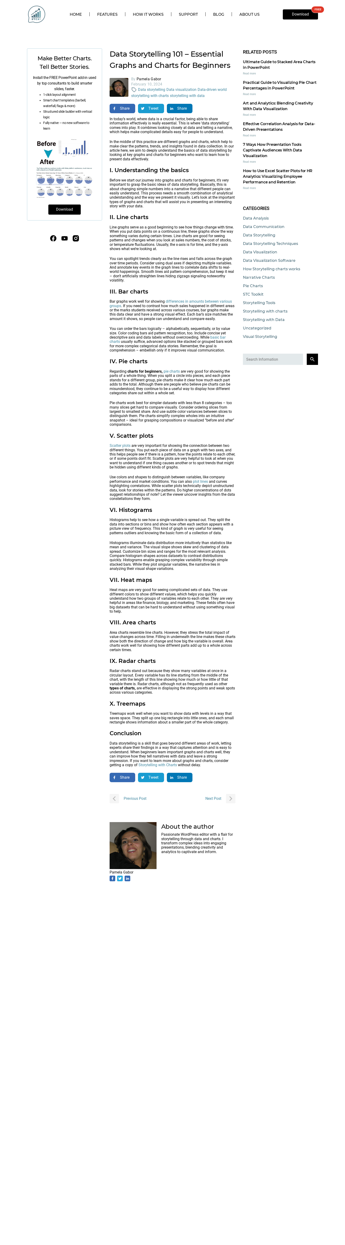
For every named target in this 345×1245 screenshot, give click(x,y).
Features (107, 14)
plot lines (200, 481)
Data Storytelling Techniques (270, 243)
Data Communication (263, 226)
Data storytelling (151, 89)
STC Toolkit (253, 294)
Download (300, 14)
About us (249, 14)
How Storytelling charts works (271, 269)
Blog (218, 14)
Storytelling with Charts (157, 765)
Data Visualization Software (269, 260)
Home (76, 14)
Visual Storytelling (260, 336)
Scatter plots (120, 445)
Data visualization (181, 89)
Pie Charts (253, 286)
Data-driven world (212, 89)
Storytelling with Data (264, 319)
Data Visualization (260, 252)
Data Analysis (256, 218)
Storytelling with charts (265, 311)
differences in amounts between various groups (171, 303)
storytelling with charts (150, 95)
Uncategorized (257, 328)
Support (188, 14)
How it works (148, 14)
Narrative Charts (259, 277)
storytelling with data (187, 95)
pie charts (172, 371)
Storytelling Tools (259, 303)
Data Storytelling (259, 235)
